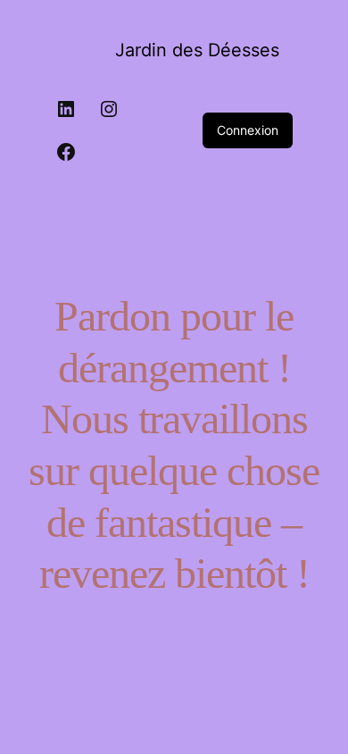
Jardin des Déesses (197, 50)
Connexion (247, 130)
